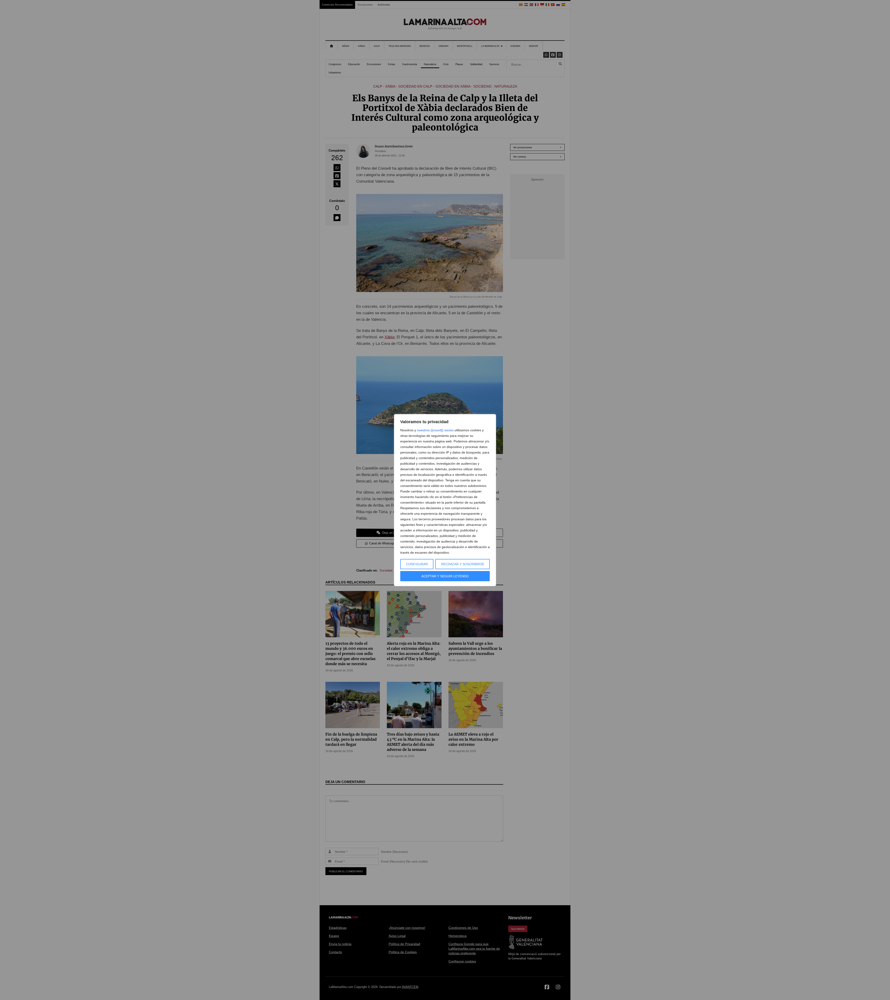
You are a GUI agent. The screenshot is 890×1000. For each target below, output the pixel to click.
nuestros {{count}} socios (435, 430)
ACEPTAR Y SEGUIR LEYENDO (445, 576)
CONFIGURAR (417, 564)
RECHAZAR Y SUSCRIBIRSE (462, 564)
